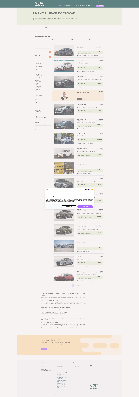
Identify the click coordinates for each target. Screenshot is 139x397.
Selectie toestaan (69, 206)
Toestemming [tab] (52, 192)
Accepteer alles (85, 206)
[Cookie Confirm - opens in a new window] (89, 189)
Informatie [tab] (86, 192)
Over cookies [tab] (69, 192)
